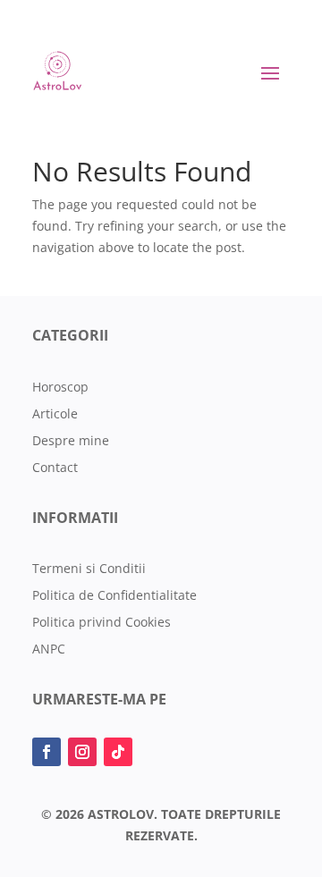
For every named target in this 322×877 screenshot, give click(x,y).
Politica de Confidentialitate (114, 596)
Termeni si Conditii (89, 569)
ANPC (48, 650)
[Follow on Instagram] (82, 752)
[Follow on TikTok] (118, 752)
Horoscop (60, 388)
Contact (55, 468)
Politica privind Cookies (101, 623)
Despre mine (70, 441)
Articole (55, 415)
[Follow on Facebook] (46, 752)
